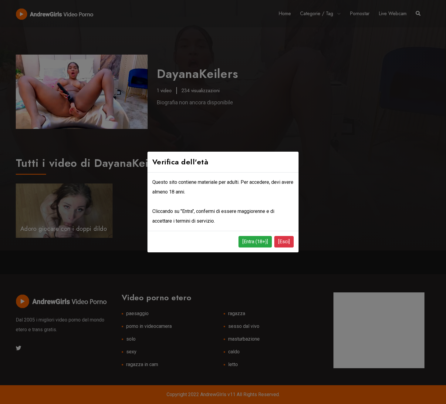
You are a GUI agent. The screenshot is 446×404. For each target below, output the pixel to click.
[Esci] (284, 241)
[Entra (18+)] (255, 241)
